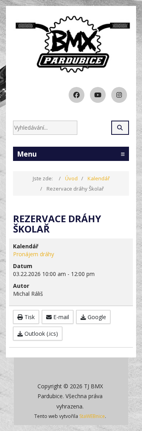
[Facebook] (76, 95)
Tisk (29, 317)
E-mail (60, 317)
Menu (71, 154)
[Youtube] (98, 95)
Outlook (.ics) (40, 333)
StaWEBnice (92, 416)
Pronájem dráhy (33, 254)
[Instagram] (119, 95)
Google (96, 317)
